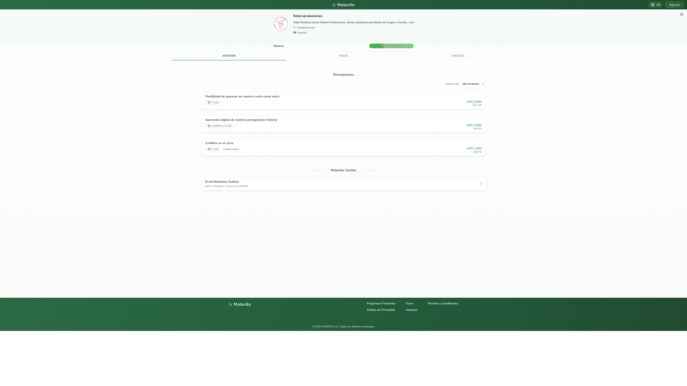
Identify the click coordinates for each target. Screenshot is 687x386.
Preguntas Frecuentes (381, 303)
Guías (409, 303)
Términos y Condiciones (442, 303)
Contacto (411, 310)
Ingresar (674, 5)
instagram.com (306, 27)
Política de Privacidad (381, 310)
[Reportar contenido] (682, 15)
